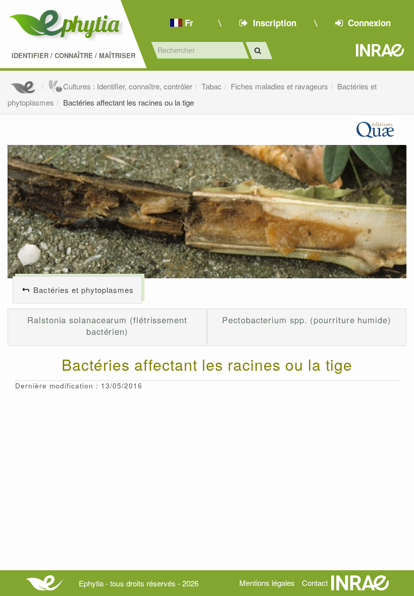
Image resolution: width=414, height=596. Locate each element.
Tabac (211, 86)
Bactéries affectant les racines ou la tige (128, 102)
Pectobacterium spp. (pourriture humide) (306, 320)
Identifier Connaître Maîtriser (73, 55)
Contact (315, 582)
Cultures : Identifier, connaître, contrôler (127, 86)
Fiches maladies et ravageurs (279, 86)
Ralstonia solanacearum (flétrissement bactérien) (107, 326)
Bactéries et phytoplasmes (83, 289)
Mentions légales (267, 582)
